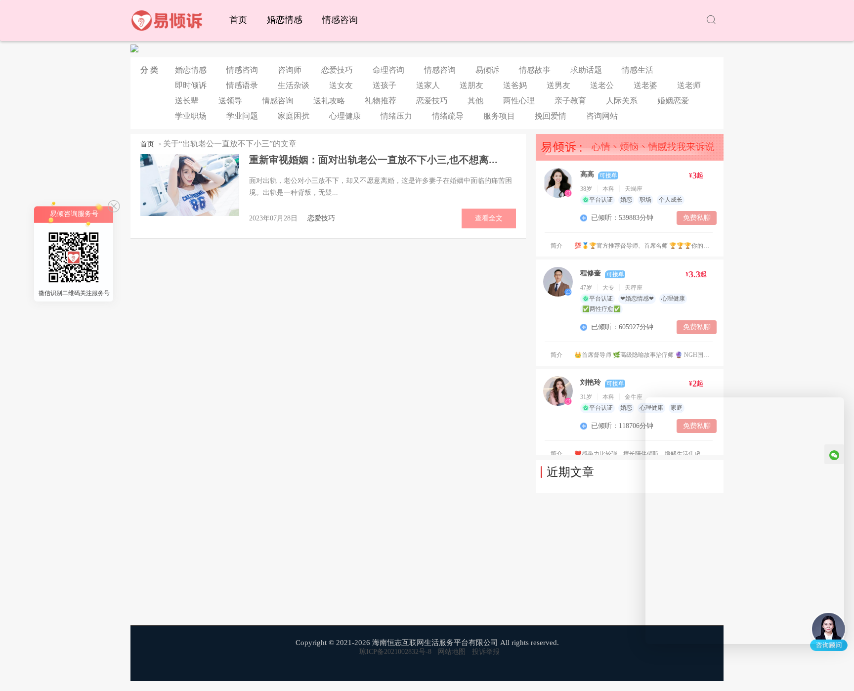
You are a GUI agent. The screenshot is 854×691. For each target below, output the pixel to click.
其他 (475, 100)
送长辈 (187, 100)
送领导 (230, 100)
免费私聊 (697, 217)
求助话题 (586, 70)
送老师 (689, 85)
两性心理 (519, 100)
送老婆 (645, 85)
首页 (238, 20)
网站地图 (452, 651)
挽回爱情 (550, 116)
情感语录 (242, 85)
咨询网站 (602, 116)
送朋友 (471, 85)
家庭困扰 (293, 116)
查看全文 (489, 218)
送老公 (602, 85)
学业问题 (242, 116)
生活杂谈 (293, 85)
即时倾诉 (191, 85)
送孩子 (384, 85)
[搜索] (711, 20)
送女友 (341, 85)
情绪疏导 (448, 116)
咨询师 (289, 70)
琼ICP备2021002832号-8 (395, 651)
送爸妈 (515, 85)
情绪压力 (396, 116)
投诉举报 (486, 651)
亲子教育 (570, 100)
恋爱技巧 (337, 70)
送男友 (558, 85)
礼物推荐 (380, 100)
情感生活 (637, 70)
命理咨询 (388, 70)
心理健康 (345, 116)
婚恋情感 (284, 20)
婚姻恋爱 (673, 100)
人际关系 (622, 100)
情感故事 (535, 70)
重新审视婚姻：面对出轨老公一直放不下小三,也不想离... (373, 159)
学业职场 (191, 116)
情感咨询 (340, 20)
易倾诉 (487, 70)
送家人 (428, 85)
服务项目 (499, 116)
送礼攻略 (329, 100)
